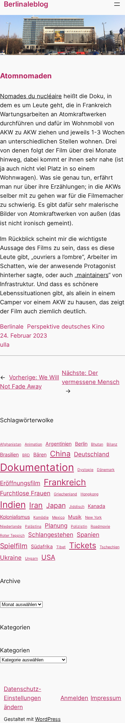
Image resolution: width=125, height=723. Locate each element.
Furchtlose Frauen (25, 493)
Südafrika (42, 546)
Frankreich (65, 482)
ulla (4, 344)
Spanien (88, 534)
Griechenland (65, 494)
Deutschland (91, 454)
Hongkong (90, 494)
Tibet (61, 547)
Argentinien (58, 444)
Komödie (41, 517)
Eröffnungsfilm (20, 483)
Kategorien (15, 650)
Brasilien (9, 454)
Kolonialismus (15, 517)
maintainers (92, 275)
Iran (36, 505)
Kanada (96, 506)
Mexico (58, 517)
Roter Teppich (12, 535)
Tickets (82, 545)
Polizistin (79, 526)
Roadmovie (100, 526)
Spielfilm (13, 546)
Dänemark (106, 469)
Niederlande (11, 526)
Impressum (106, 697)
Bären (40, 454)
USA (48, 557)
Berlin (81, 444)
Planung (56, 525)
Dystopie (85, 469)
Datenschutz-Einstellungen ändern (22, 697)
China (60, 453)
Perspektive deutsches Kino (66, 326)
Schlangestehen (50, 534)
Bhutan (97, 444)
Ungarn (31, 558)
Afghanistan (10, 444)
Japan (56, 505)
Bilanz (112, 444)
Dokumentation (37, 467)
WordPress (48, 719)
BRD (26, 455)
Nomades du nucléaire (31, 96)
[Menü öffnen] (117, 4)
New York (93, 517)
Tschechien (109, 547)
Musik (75, 517)
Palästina (33, 526)
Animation (33, 444)
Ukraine (11, 557)
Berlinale (12, 326)
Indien (13, 504)
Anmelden (74, 697)
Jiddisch (76, 506)
